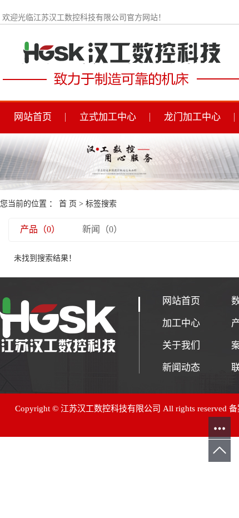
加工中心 (181, 323)
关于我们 (181, 345)
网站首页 (33, 117)
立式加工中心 (107, 117)
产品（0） (40, 229)
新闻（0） (102, 229)
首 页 (68, 204)
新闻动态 (181, 367)
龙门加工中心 (192, 117)
